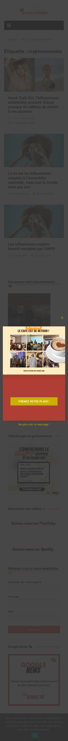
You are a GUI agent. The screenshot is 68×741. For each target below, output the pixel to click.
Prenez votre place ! (34, 401)
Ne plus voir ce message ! (34, 424)
